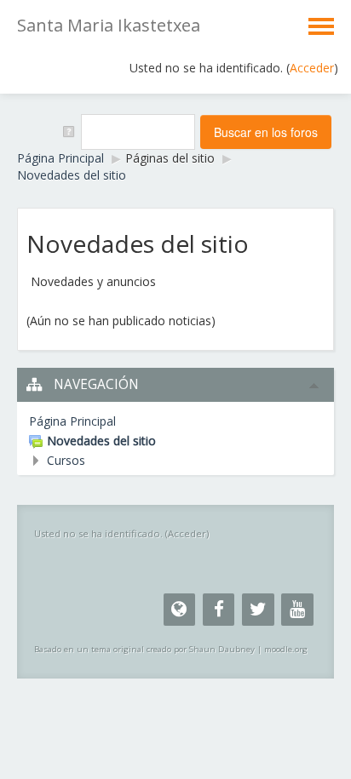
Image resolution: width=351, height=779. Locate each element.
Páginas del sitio (170, 158)
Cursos (66, 460)
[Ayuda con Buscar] (68, 131)
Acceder (312, 68)
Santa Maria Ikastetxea (108, 25)
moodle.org (286, 649)
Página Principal (60, 158)
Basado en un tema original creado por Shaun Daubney (144, 649)
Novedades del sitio (71, 175)
